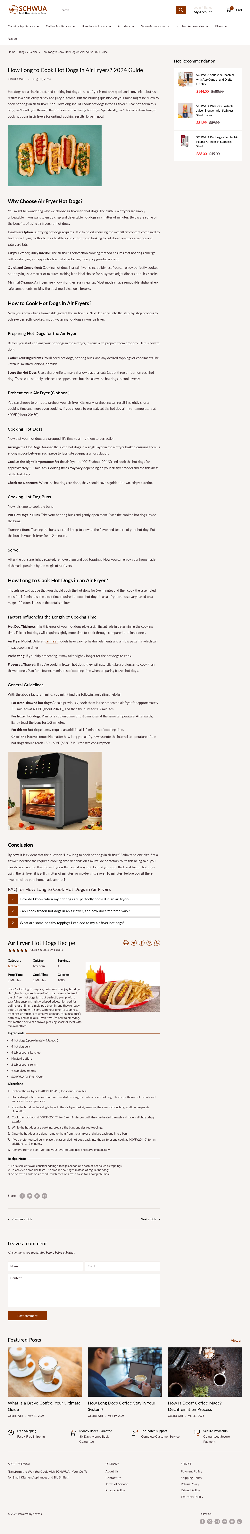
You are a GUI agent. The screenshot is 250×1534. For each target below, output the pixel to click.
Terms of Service (116, 1484)
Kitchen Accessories (190, 26)
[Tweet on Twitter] (37, 1196)
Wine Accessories (153, 26)
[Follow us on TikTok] (239, 1521)
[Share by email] (44, 1196)
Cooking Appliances (21, 26)
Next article (148, 1219)
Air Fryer (13, 966)
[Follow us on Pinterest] (224, 1521)
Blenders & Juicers (94, 26)
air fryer (52, 641)
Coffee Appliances (58, 26)
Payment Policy (191, 1471)
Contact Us (113, 1477)
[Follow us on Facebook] (202, 1521)
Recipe (12, 38)
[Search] (181, 10)
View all (237, 1340)
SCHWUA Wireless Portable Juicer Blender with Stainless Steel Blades (215, 110)
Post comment (27, 1315)
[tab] (84, 899)
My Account (203, 12)
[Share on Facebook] (22, 1196)
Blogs (219, 26)
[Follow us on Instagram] (217, 1521)
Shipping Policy (191, 1477)
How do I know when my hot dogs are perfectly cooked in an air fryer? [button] (74, 899)
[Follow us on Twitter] (209, 1521)
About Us (112, 1471)
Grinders (124, 26)
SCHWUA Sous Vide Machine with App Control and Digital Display (215, 79)
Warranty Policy (192, 1496)
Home (11, 52)
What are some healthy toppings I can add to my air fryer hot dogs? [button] (72, 923)
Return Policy (190, 1484)
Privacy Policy (115, 1490)
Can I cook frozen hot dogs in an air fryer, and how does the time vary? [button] (75, 911)
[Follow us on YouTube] (232, 1521)
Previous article (22, 1219)
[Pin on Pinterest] (29, 1196)
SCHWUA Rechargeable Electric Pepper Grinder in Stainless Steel (217, 141)
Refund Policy (190, 1490)
